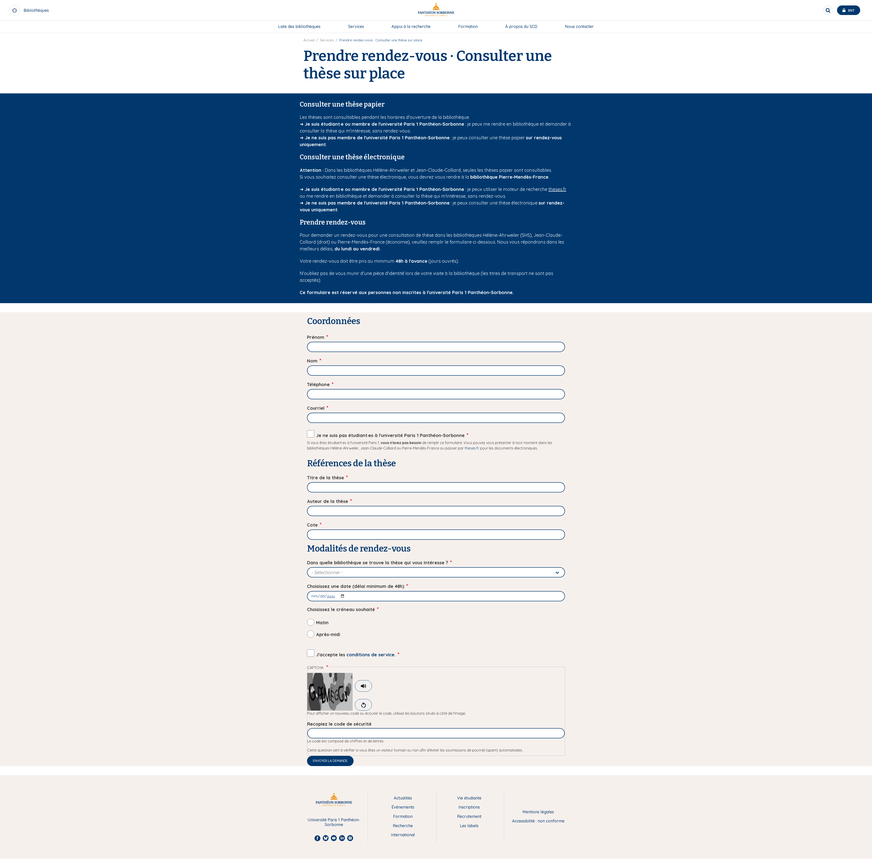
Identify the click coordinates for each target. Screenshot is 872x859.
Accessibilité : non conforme (538, 821)
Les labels (469, 826)
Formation (468, 26)
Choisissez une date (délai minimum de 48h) (355, 586)
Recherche (403, 826)
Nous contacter (579, 26)
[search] (827, 10)
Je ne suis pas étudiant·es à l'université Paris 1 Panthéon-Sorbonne (390, 435)
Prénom (315, 337)
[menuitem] (299, 26)
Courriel (316, 408)
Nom (312, 361)
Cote (312, 525)
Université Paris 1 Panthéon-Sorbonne (334, 822)
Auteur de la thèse (327, 501)
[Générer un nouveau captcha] (363, 705)
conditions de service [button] (370, 654)
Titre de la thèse (325, 477)
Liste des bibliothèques (299, 26)
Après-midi (328, 634)
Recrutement (469, 816)
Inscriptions (469, 807)
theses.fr (557, 189)
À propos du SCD (521, 26)
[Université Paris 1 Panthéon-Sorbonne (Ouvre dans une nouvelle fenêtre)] (436, 10)
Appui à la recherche (411, 26)
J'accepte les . (356, 654)
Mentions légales (538, 812)
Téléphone (318, 384)
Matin (322, 622)
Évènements (402, 807)
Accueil (309, 40)
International (403, 835)
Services (356, 26)
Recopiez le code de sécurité (339, 724)
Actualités (403, 798)
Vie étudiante (469, 798)
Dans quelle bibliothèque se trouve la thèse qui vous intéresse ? (377, 562)
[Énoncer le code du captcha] (363, 686)
